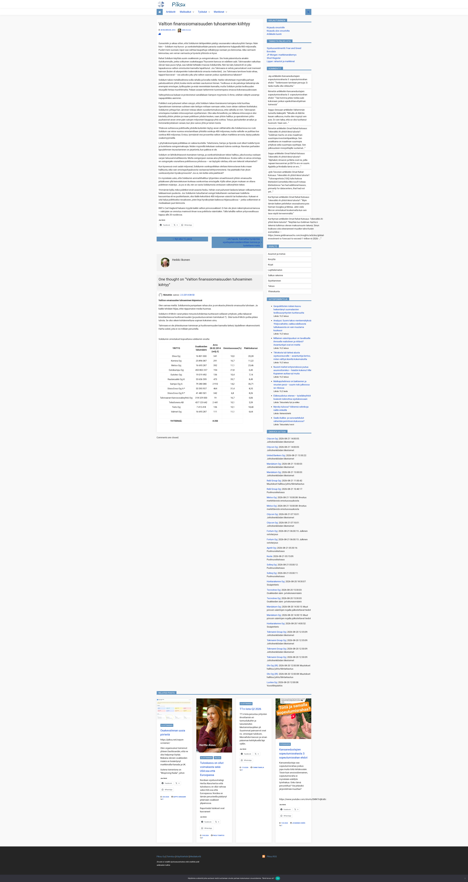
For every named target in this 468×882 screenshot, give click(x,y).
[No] (465, 878)
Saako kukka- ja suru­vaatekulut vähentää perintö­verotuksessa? (288, 419)
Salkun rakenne (275, 275)
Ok (278, 878)
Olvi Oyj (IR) (272, 665)
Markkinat (219, 12)
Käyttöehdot (182, 856)
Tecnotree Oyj (274, 590)
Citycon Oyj (272, 438)
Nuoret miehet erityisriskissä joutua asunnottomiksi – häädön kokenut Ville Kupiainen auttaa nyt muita (292, 370)
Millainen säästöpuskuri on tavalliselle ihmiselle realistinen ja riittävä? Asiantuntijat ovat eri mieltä (291, 342)
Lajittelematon (275, 270)
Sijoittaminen (274, 280)
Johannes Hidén (298, 823)
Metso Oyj (272, 497)
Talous (271, 286)
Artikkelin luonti (274, 34)
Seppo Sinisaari (179, 797)
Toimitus (170, 856)
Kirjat (270, 264)
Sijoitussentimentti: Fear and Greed (284, 48)
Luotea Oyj (272, 682)
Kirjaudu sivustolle (276, 27)
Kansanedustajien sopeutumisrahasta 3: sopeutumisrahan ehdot (287, 79)
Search (308, 12)
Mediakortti (195, 856)
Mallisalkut (185, 12)
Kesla (269, 556)
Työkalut (202, 12)
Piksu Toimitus (218, 835)
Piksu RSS (272, 856)
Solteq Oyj (272, 564)
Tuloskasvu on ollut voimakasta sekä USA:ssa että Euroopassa (212, 769)
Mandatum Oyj (274, 464)
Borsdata (271, 51)
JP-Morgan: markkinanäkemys (282, 55)
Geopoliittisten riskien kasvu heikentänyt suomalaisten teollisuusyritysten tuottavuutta (288, 310)
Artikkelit (171, 12)
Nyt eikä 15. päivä (183, 239)
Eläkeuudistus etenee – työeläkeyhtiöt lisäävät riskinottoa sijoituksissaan (292, 397)
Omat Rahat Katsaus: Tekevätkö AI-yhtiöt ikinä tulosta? (287, 130)
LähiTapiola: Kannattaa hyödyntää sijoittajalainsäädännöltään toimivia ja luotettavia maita (241, 242)
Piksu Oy (161, 856)
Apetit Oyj (271, 548)
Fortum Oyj (272, 531)
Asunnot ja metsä (276, 254)
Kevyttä (271, 259)
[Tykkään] (160, 34)
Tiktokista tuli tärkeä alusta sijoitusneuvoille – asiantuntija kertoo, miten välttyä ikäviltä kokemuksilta (291, 356)
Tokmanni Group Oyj (276, 632)
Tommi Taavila (258, 767)
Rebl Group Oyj (274, 480)
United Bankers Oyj (276, 455)
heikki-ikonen (186, 30)
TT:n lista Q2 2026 (250, 709)
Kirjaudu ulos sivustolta (278, 31)
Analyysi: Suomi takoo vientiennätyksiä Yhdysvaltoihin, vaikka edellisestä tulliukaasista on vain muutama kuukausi (292, 325)
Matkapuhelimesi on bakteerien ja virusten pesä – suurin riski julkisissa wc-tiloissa (291, 385)
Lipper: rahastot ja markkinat (281, 61)
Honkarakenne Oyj (276, 581)
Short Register (274, 58)
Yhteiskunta (274, 291)
